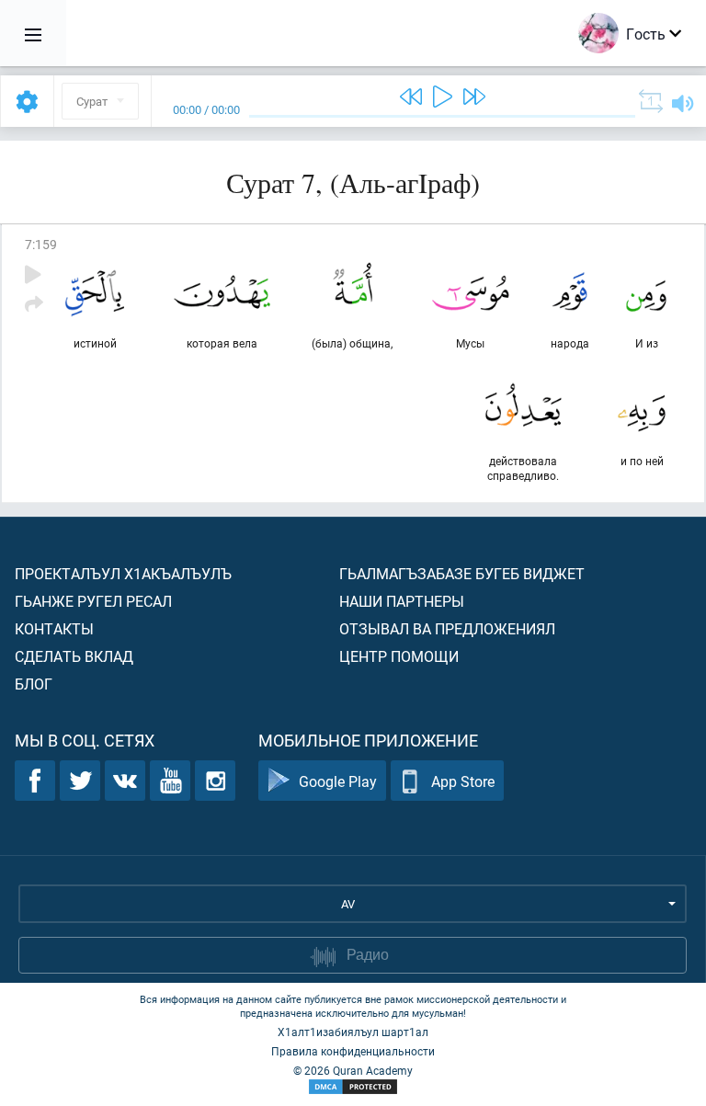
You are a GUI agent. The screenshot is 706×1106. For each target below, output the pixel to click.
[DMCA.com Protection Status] (353, 1087)
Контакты (54, 628)
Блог (33, 683)
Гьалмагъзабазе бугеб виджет (462, 573)
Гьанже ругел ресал (93, 600)
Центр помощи (399, 656)
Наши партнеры (401, 600)
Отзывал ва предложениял (447, 628)
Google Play (338, 781)
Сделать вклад (74, 656)
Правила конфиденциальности (353, 1050)
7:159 (41, 244)
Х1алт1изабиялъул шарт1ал (353, 1031)
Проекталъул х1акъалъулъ (123, 573)
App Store (463, 781)
